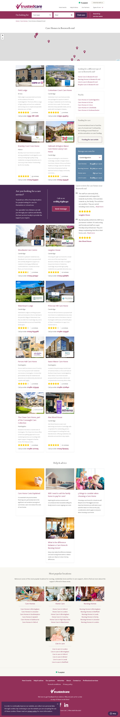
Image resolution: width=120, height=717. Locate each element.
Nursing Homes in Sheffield (90, 611)
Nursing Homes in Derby (90, 617)
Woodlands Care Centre (27, 250)
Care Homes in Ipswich (30, 617)
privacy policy (32, 711)
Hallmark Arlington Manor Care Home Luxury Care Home (58, 149)
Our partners (50, 680)
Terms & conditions (54, 684)
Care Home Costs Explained (29, 493)
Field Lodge (22, 90)
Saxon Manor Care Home (58, 361)
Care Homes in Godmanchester (88, 110)
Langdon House (54, 250)
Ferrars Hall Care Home (27, 361)
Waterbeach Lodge (25, 305)
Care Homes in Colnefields (87, 107)
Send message (61, 208)
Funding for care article (90, 139)
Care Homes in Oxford (30, 622)
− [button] (2, 38)
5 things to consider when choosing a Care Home (88, 494)
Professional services (90, 680)
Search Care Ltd (60, 710)
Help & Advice (74, 7)
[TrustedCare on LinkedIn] (66, 705)
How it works (62, 7)
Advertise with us (98, 3)
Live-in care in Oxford (60, 654)
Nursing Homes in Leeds (90, 614)
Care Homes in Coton (85, 105)
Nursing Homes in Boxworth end (89, 79)
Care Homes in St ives (85, 102)
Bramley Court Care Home (28, 146)
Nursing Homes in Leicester (90, 619)
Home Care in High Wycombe (60, 619)
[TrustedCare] (29, 5)
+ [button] (2, 35)
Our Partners (85, 7)
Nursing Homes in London (90, 622)
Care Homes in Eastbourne (30, 619)
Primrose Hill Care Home (58, 305)
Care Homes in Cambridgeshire (88, 99)
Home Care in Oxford (60, 609)
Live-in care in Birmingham (60, 651)
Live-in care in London (60, 649)
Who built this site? (74, 710)
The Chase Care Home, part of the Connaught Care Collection (29, 420)
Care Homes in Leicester (30, 611)
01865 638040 (60, 201)
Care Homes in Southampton (30, 614)
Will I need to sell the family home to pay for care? (59, 494)
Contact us (77, 680)
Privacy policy (67, 684)
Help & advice (38, 680)
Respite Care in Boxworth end (88, 84)
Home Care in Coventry (60, 617)
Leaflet (118, 60)
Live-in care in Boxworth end (88, 82)
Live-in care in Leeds (60, 659)
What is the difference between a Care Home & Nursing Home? (57, 545)
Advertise (60, 680)
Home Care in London (60, 611)
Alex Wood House (55, 417)
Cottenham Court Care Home (60, 90)
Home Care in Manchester (60, 622)
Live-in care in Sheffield (60, 662)
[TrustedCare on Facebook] (60, 705)
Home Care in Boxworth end (87, 76)
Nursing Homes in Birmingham (90, 609)
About (68, 680)
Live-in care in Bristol (60, 657)
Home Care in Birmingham (60, 614)
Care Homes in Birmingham (30, 609)
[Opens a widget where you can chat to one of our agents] (113, 713)
